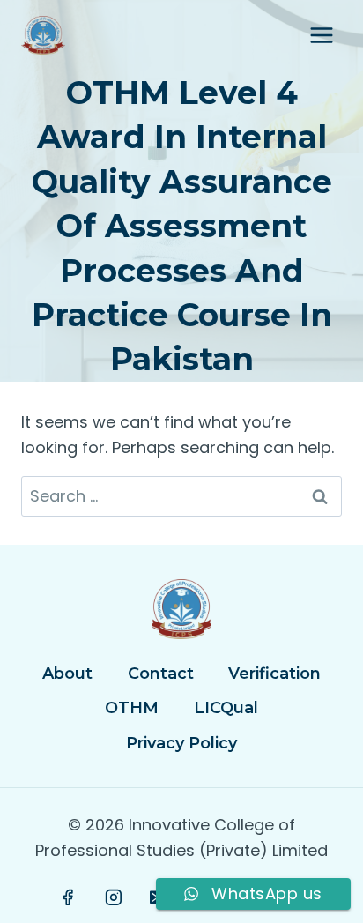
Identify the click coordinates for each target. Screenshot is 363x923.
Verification (274, 673)
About (67, 673)
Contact (161, 673)
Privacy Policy (181, 743)
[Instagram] (113, 897)
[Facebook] (68, 897)
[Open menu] (321, 35)
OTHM (132, 708)
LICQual (226, 708)
